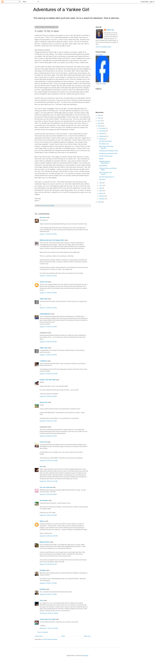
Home (63, 636)
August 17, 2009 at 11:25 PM (48, 374)
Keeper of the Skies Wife (48, 380)
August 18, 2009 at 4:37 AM (48, 421)
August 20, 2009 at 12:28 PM (48, 536)
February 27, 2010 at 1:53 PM (49, 628)
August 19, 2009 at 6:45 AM (48, 515)
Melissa (42, 521)
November (102, 131)
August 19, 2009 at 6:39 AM (48, 494)
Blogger (85, 655)
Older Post (87, 636)
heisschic (43, 217)
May (100, 188)
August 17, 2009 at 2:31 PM (48, 276)
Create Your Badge (101, 83)
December (102, 128)
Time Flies (102, 179)
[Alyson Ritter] (102, 82)
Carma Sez (43, 442)
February (102, 196)
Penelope (43, 570)
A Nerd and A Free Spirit (47, 619)
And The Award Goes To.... (107, 177)
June (101, 185)
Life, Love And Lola (46, 487)
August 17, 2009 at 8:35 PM (48, 341)
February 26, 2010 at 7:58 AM (49, 613)
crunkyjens (43, 361)
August (101, 139)
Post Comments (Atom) (50, 639)
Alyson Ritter (99, 54)
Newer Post (38, 636)
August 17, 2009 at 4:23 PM (48, 308)
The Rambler (44, 500)
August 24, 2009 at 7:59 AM (48, 594)
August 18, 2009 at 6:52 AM (48, 436)
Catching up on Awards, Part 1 (108, 153)
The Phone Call (104, 144)
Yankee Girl (110, 30)
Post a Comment (42, 632)
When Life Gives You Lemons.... (105, 173)
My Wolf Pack (103, 165)
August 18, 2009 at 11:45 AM (48, 460)
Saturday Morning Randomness (104, 162)
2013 (99, 115)
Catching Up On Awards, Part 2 (108, 151)
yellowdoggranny (45, 314)
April (100, 191)
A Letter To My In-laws (105, 156)
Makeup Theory (45, 542)
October (102, 133)
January (102, 199)
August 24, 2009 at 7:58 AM (48, 583)
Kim (41, 466)
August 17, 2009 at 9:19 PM (48, 355)
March (101, 193)
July (100, 183)
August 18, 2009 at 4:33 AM (48, 396)
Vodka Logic (44, 299)
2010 (99, 123)
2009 (99, 126)
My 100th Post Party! (105, 141)
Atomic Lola (43, 282)
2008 (99, 202)
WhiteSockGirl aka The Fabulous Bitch (52, 240)
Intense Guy (43, 402)
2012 (99, 118)
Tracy (41, 600)
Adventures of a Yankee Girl (61, 9)
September (102, 136)
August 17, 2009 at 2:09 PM (48, 234)
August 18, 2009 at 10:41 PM (48, 481)
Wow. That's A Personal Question (106, 147)
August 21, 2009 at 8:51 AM (48, 564)
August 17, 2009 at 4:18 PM (48, 292)
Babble (101, 158)
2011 (99, 121)
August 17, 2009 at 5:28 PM (48, 326)
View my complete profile (103, 47)
